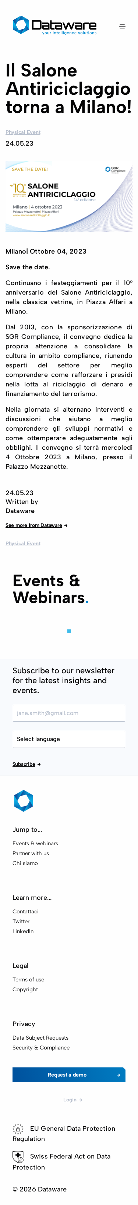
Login (70, 1099)
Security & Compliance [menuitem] (41, 1047)
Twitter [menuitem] (21, 921)
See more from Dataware (34, 525)
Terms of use (28, 979)
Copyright (25, 989)
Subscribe (24, 764)
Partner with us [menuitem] (31, 853)
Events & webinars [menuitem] (35, 843)
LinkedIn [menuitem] (23, 931)
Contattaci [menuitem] (26, 911)
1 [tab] (69, 631)
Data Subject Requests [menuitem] (40, 1037)
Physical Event (23, 132)
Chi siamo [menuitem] (25, 863)
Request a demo (67, 1074)
